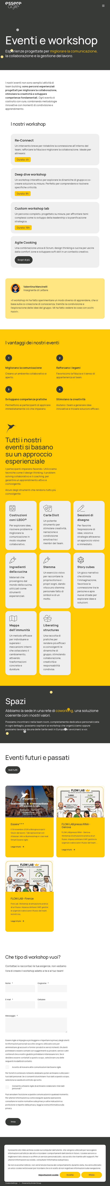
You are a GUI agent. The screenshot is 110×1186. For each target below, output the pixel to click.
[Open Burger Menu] (103, 5)
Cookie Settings (11, 1183)
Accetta (70, 1175)
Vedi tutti (12, 769)
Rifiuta (91, 1175)
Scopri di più (24, 259)
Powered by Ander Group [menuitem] (31, 1183)
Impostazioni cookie (48, 1175)
